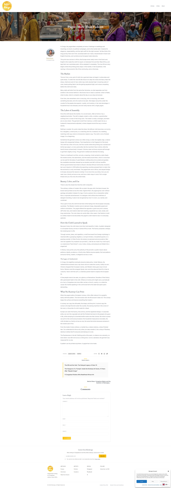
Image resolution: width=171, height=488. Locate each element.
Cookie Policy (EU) (104, 485)
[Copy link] (107, 354)
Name (64, 418)
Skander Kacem (87, 30)
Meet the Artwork (65, 474)
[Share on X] (99, 354)
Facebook (89, 472)
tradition (79, 353)
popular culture (71, 353)
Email (64, 425)
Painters (76, 469)
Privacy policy (97, 459)
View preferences (164, 481)
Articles (152, 6)
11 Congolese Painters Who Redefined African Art (79, 374)
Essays (85, 22)
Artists (158, 6)
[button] (168, 471)
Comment (65, 401)
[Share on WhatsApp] (104, 354)
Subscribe (102, 456)
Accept (141, 481)
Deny (153, 481)
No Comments (95, 30)
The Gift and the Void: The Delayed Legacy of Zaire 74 (81, 365)
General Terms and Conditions (153, 484)
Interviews (63, 472)
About (163, 6)
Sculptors (76, 472)
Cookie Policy (144, 484)
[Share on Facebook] (102, 354)
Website (64, 431)
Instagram (89, 469)
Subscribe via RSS (104, 469)
